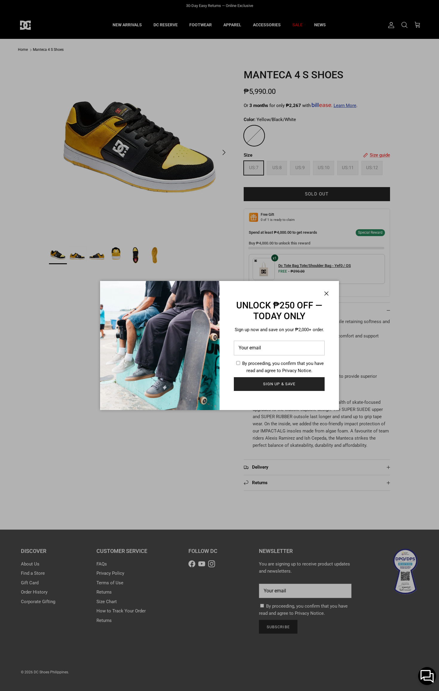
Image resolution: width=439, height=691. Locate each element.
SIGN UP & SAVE (279, 384)
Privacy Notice (296, 370)
